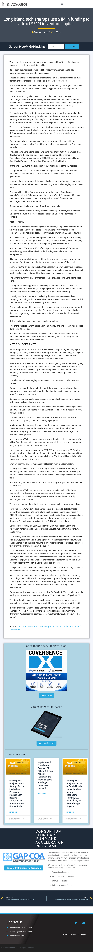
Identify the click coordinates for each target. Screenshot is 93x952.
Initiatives (73, 934)
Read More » (13, 812)
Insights (83, 934)
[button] (62, 4)
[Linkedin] (76, 923)
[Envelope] (83, 923)
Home (65, 934)
